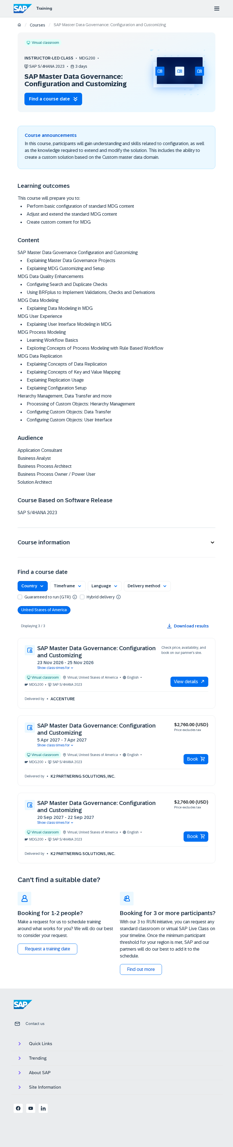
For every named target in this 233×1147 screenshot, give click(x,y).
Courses (37, 25)
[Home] (19, 25)
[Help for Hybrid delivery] (118, 596)
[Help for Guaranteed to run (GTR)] (74, 596)
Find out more (141, 969)
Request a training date (47, 948)
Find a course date (49, 98)
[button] (116, 542)
